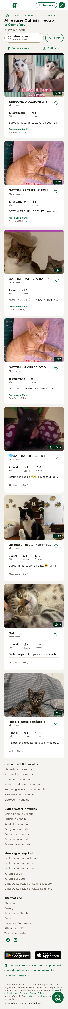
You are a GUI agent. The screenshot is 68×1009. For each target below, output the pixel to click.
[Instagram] (15, 940)
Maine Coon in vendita (19, 814)
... (41, 15)
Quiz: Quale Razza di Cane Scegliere (28, 883)
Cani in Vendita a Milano (20, 858)
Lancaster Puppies (16, 975)
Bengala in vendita (16, 829)
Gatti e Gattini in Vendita (20, 809)
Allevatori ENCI (14, 928)
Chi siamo (10, 903)
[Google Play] (17, 955)
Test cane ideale (15, 933)
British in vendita (15, 819)
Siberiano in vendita (17, 844)
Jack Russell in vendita (19, 794)
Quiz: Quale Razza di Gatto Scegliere (28, 888)
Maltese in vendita (16, 799)
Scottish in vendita (16, 834)
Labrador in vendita (17, 779)
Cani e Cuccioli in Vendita (21, 764)
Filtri (57, 38)
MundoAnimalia (17, 970)
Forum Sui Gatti (14, 878)
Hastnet (37, 965)
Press (8, 918)
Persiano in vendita (16, 839)
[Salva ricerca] (58, 997)
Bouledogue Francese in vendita (25, 789)
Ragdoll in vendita (16, 824)
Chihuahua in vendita (18, 769)
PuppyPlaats (54, 965)
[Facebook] (8, 940)
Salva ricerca (20, 48)
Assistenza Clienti (16, 913)
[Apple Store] (48, 955)
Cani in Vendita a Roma (19, 863)
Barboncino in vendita (18, 774)
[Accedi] (62, 5)
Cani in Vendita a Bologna (21, 868)
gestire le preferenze (37, 996)
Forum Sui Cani (14, 873)
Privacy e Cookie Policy (31, 993)
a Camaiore (15, 24)
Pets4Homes (19, 965)
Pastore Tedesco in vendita (22, 784)
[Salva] (56, 103)
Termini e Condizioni (17, 923)
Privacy (9, 908)
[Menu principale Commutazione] (6, 5)
